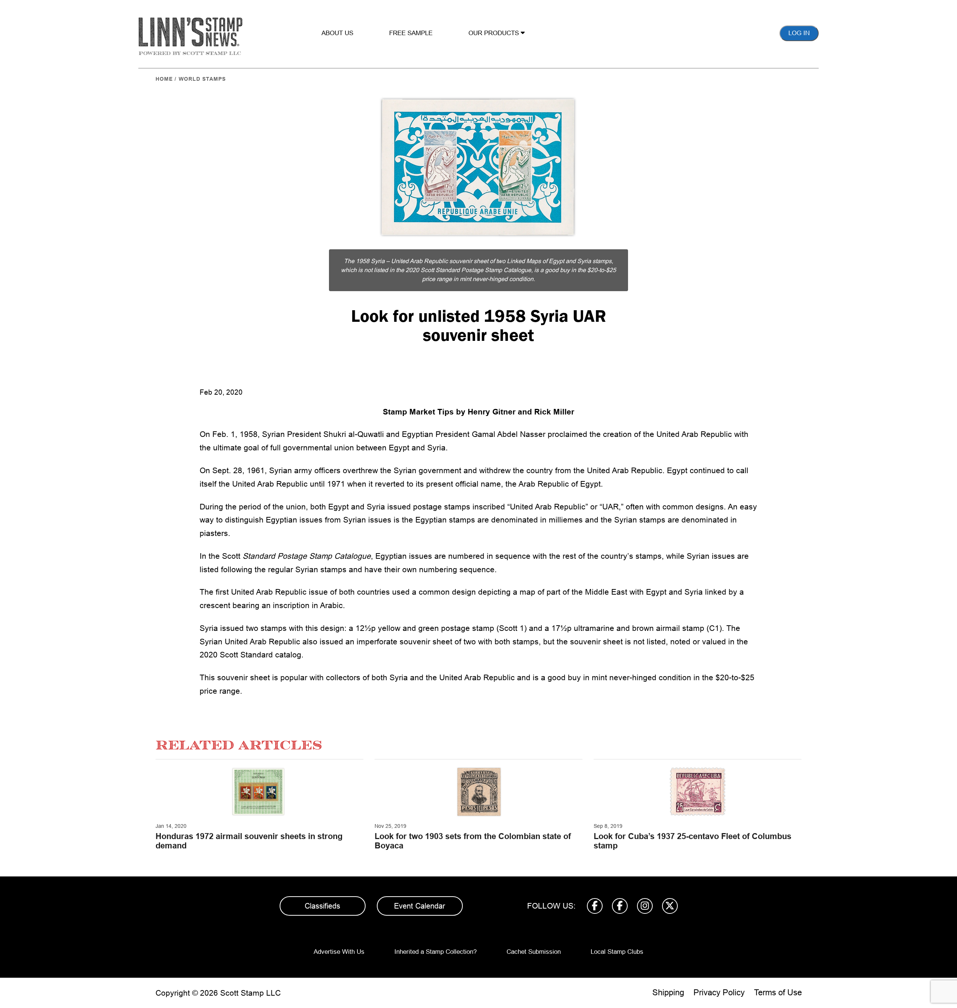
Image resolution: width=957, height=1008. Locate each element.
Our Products (494, 33)
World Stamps (202, 79)
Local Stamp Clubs (617, 951)
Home (164, 79)
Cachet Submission (534, 951)
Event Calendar (419, 906)
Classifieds (322, 906)
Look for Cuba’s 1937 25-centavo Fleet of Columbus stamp (692, 841)
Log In (799, 33)
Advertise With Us (339, 951)
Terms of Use (778, 992)
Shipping (668, 992)
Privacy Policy (719, 992)
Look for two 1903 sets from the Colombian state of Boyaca (473, 841)
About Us (337, 33)
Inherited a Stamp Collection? (435, 951)
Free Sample (411, 33)
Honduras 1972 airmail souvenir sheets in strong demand (249, 841)
